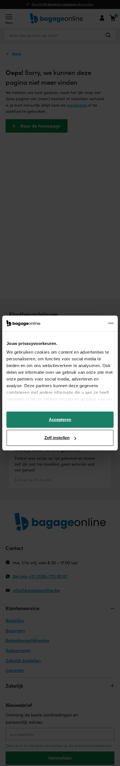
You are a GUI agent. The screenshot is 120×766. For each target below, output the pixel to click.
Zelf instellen (56, 437)
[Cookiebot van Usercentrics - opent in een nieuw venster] (89, 323)
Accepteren (60, 419)
